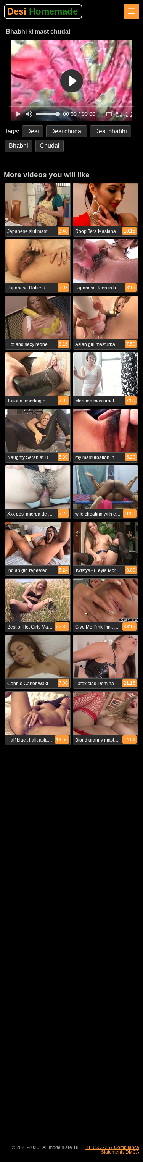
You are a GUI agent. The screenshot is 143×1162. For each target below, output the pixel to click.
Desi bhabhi (110, 131)
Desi (42, 11)
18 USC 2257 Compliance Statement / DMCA (112, 1150)
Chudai (49, 145)
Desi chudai (66, 131)
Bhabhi (18, 145)
